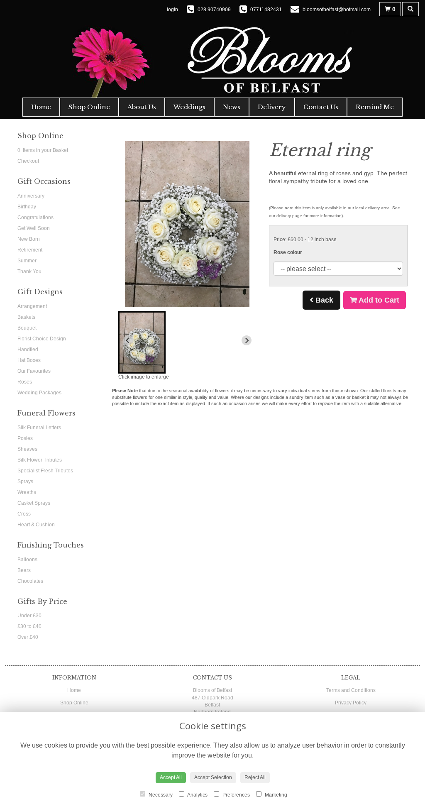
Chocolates (30, 581)
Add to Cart (378, 300)
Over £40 (27, 637)
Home (41, 107)
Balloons (27, 559)
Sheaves (27, 449)
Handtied (27, 349)
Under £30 (29, 615)
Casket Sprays (33, 503)
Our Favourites (34, 371)
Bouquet (27, 328)
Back (323, 300)
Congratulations (35, 217)
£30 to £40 (29, 626)
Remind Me (375, 107)
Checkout (28, 161)
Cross (24, 514)
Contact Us (320, 107)
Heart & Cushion (36, 525)
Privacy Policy (350, 703)
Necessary (160, 795)
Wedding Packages (39, 393)
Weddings (189, 107)
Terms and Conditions (351, 690)
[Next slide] (247, 340)
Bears (24, 570)
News (231, 107)
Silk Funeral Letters (39, 427)
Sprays (25, 481)
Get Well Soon (33, 228)
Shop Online (89, 107)
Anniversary (30, 196)
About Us (141, 107)
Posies (25, 438)
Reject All (255, 777)
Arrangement (32, 306)
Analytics (197, 795)
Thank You (29, 271)
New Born (28, 239)
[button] (142, 342)
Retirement (29, 250)
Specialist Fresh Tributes (45, 471)
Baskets (26, 317)
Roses (24, 382)
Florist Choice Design (41, 339)
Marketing (275, 795)
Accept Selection (213, 777)
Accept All (171, 777)
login (172, 9)
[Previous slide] (128, 340)
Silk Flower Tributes (39, 460)
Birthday (26, 207)
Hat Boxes (29, 360)
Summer (27, 261)
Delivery (272, 107)
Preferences (235, 795)
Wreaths (26, 492)
